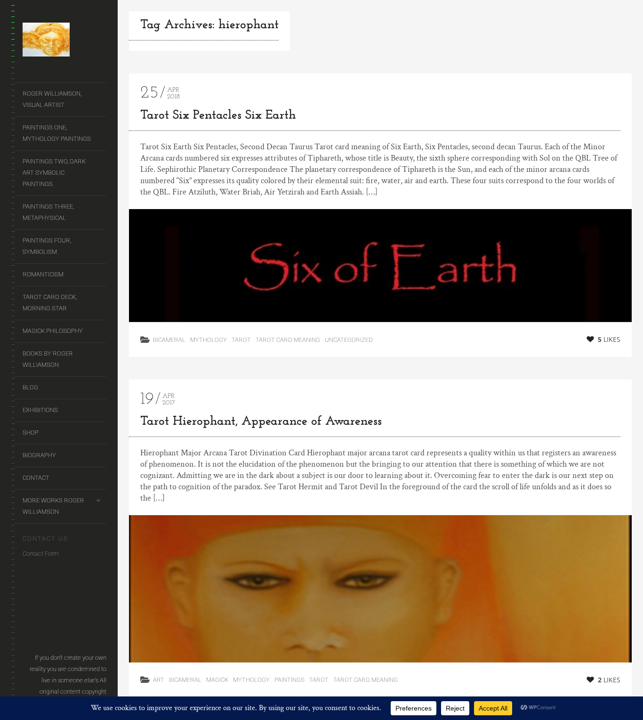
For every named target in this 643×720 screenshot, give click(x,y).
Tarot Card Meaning (288, 339)
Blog (30, 387)
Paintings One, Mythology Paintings (57, 133)
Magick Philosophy (53, 330)
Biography (39, 455)
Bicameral (169, 339)
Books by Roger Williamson (48, 359)
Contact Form (41, 553)
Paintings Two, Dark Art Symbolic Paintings (54, 172)
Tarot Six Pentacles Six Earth (218, 115)
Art (158, 679)
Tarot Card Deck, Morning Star (50, 302)
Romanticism (43, 274)
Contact (36, 477)
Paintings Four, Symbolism (47, 246)
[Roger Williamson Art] (64, 41)
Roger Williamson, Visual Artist (52, 99)
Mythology (208, 339)
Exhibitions (40, 409)
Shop (31, 432)
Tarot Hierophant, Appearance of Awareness (261, 421)
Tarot (241, 339)
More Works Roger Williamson (53, 506)
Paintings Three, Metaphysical (48, 212)
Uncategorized (349, 339)
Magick (217, 679)
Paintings (289, 679)
